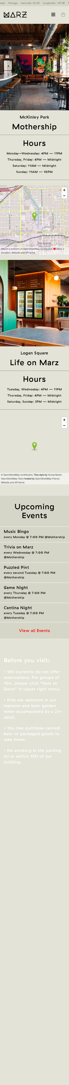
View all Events (34, 630)
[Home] (19, 14)
